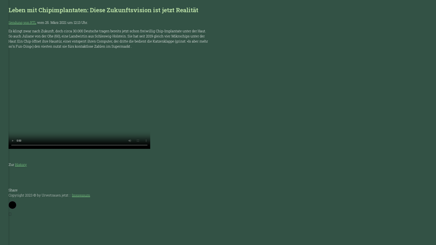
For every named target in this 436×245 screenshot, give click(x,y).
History (21, 164)
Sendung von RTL (22, 22)
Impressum (81, 195)
